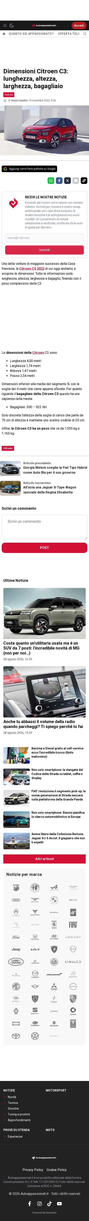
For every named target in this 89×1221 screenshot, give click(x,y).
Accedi (79, 25)
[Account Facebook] (29, 1203)
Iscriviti (44, 250)
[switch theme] (11, 25)
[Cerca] (85, 33)
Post (44, 548)
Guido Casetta (19, 100)
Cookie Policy (57, 1170)
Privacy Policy (33, 1170)
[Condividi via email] (75, 180)
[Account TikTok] (49, 1203)
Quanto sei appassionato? (31, 33)
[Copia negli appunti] (84, 180)
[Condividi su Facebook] (59, 180)
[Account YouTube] (59, 1203)
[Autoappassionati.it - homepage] (44, 25)
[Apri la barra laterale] (4, 25)
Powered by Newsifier (44, 1212)
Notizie (9, 94)
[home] (3, 33)
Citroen (38, 353)
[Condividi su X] (67, 180)
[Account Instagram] (39, 1203)
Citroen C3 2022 (31, 269)
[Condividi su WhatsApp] (51, 180)
